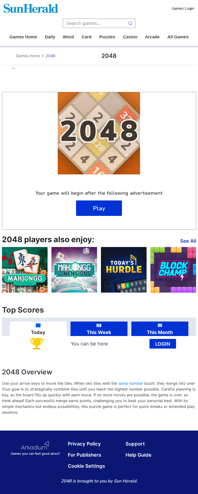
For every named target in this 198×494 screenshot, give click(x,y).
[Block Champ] (173, 270)
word (68, 36)
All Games (178, 36)
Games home (23, 36)
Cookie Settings (86, 466)
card (87, 36)
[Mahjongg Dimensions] (74, 270)
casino (130, 36)
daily (50, 36)
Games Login (183, 8)
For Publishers (84, 455)
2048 (50, 55)
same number (130, 383)
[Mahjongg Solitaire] (25, 270)
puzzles (107, 36)
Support (135, 444)
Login (162, 344)
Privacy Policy (84, 444)
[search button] (130, 23)
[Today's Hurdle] (124, 270)
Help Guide (138, 455)
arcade (152, 36)
